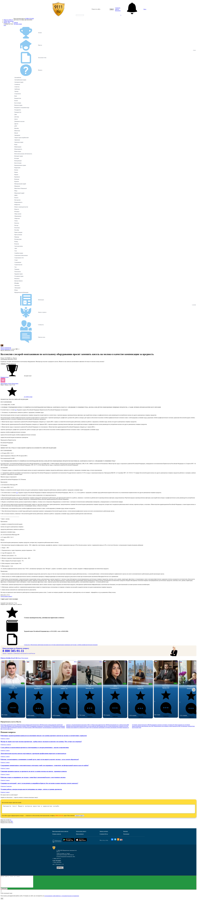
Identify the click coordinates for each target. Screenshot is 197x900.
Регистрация (24, 658)
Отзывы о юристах (56, 834)
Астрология (17, 93)
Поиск (19, 658)
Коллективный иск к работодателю (118, 724)
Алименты (17, 84)
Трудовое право (18, 274)
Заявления (17, 140)
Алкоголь (16, 86)
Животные (17, 130)
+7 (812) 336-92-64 (57, 862)
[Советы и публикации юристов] (58, 9)
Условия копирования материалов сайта (65, 856)
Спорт (16, 260)
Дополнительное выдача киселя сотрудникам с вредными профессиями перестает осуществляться (33, 753)
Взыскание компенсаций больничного (30, 724)
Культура (16, 179)
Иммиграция (17, 146)
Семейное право (18, 253)
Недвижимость (18, 202)
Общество (17, 218)
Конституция (17, 163)
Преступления (18, 234)
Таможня (16, 269)
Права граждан (18, 232)
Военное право (18, 105)
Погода (16, 225)
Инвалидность (18, 149)
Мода (15, 190)
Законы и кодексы (104, 831)
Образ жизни (17, 213)
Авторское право (18, 82)
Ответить (3, 363)
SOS (5, 25)
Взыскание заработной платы (10, 724)
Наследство (17, 200)
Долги (16, 119)
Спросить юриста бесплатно (118, 9)
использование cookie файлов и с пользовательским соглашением (61, 895)
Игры (15, 144)
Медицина (17, 186)
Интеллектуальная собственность (23, 153)
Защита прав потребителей (21, 137)
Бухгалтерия (17, 103)
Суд (15, 267)
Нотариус (16, 211)
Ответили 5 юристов (6, 786)
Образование (17, 216)
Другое (16, 123)
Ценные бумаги (18, 280)
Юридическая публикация (21, 292)
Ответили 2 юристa (6, 744)
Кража (16, 172)
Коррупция (17, 167)
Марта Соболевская (6, 347)
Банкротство (17, 98)
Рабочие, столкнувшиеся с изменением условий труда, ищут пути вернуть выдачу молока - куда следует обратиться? (40, 759)
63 (10, 820)
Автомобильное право (20, 79)
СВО (15, 248)
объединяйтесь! (80, 15)
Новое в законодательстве (21, 207)
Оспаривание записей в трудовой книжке (22, 727)
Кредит (16, 174)
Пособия (16, 230)
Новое (7, 22)
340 (12, 821)
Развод (16, 241)
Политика (17, 227)
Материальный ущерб (20, 183)
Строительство (18, 264)
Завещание (17, 135)
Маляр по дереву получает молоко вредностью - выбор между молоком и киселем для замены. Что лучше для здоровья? (41, 741)
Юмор (16, 290)
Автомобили (17, 77)
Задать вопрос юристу (6, 596)
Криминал (17, 177)
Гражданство (17, 112)
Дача (15, 114)
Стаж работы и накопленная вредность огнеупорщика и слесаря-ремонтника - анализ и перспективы (35, 747)
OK (2, 898)
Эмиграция (17, 287)
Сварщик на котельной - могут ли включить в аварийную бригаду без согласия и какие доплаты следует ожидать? (39, 783)
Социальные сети (19, 257)
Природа (16, 237)
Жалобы (16, 128)
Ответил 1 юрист (5, 738)
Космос (16, 170)
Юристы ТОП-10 (8, 19)
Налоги (16, 197)
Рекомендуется (4, 377)
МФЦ (15, 195)
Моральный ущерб (19, 193)
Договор (16, 116)
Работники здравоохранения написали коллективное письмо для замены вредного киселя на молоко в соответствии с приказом (44, 735)
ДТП (15, 126)
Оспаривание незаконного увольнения (41, 726)
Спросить (13, 716)
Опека (16, 220)
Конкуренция (17, 160)
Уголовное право (18, 276)
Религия (16, 244)
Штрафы (16, 283)
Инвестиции (17, 151)
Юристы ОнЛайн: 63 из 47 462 (9, 658)
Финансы (16, 278)
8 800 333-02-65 (59, 815)
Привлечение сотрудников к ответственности (167, 726)
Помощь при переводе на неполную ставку (78, 727)
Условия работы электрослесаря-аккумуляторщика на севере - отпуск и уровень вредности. (31, 789)
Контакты (125, 831)
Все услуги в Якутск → (7, 729)
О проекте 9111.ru (104, 834)
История (16, 158)
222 (16, 409)
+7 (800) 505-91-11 (56, 858)
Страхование (17, 262)
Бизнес (16, 100)
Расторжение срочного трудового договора (162, 724)
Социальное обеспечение (21, 255)
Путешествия (17, 239)
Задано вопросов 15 (6, 349)
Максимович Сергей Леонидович (9, 383)
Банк (15, 96)
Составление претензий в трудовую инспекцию (105, 727)
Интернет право (18, 156)
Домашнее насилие (19, 121)
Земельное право (18, 142)
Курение (16, 181)
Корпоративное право (20, 165)
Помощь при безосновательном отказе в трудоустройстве (82, 726)
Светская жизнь (18, 246)
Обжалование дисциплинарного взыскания (48, 727)
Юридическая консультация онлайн (78, 16)
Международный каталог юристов (60, 831)
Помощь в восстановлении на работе (18, 726)
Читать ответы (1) (11, 363)
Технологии (17, 271)
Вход (145, 9)
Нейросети (17, 204)
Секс (15, 250)
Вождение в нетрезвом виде (21, 107)
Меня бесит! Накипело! (20, 188)
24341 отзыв (28, 396)
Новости (16, 209)
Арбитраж (17, 89)
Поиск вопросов (80, 834)
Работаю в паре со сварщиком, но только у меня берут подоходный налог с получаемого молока (33, 777)
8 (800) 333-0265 (29, 18)
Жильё (16, 133)
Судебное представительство (99, 724)
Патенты (16, 223)
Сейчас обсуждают (9, 21)
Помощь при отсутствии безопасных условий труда (113, 726)
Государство (17, 110)
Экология (16, 285)
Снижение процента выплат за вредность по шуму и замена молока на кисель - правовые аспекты (34, 771)
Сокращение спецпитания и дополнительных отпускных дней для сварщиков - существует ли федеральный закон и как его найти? (45, 765)
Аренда (16, 91)
